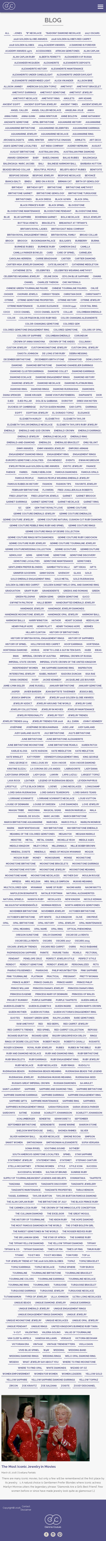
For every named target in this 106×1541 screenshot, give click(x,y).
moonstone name (16, 875)
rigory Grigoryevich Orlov (69, 1035)
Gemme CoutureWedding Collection (28, 549)
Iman (15, 656)
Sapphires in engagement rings (25, 1107)
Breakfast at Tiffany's (73, 223)
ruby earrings (38, 1059)
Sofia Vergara (90, 1142)
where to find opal (30, 1368)
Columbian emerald (58, 335)
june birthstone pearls (63, 745)
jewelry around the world (53, 703)
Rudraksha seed (85, 1077)
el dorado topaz (63, 413)
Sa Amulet (86, 1083)
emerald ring (79, 436)
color (11, 318)
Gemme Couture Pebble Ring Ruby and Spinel (37, 525)
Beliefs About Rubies (73, 169)
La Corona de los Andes (45, 768)
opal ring (57, 929)
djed (11, 401)
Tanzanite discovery (54, 1184)
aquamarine (93, 122)
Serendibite (47, 1124)
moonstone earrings (85, 863)
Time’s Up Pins (75, 1249)
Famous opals (89, 472)
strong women (44, 1166)
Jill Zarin (73, 721)
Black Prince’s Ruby (32, 205)
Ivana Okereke (19, 679)
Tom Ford (72, 1255)
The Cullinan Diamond (29, 1213)
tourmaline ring (18, 1285)
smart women (14, 1142)
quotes (15, 1018)
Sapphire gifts (18, 1101)
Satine (23, 1113)
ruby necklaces (47, 1065)
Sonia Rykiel (32, 1148)
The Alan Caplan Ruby (20, 1202)
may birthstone (53, 828)
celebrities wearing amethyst (73, 270)
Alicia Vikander (64, 80)
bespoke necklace (69, 175)
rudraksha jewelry (21, 1077)
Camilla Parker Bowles (28, 252)
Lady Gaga (39, 774)
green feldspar (25, 596)
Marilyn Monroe (91, 822)
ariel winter (36, 140)
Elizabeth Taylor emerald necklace (30, 424)
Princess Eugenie (20, 994)
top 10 (86, 1255)
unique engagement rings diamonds (40, 1314)
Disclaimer (26, 1509)
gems (29, 555)
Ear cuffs (75, 407)
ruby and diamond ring (59, 1053)
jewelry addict (22, 703)
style (61, 1166)
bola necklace (70, 217)
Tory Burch (87, 1267)
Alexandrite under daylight (74, 74)
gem (28, 507)
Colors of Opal (92, 329)
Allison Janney (13, 86)
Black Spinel (56, 205)
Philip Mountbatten (64, 970)
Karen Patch (89, 745)
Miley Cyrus (40, 846)
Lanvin (54, 774)
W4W (46, 1350)
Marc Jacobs (51, 816)
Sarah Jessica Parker (86, 1107)
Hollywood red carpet (45, 644)
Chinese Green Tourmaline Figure (27, 288)
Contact (26, 1506)
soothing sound (54, 1148)
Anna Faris (10, 116)
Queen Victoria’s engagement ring (75, 1012)
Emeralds (45, 442)
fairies (23, 472)
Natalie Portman (51, 893)
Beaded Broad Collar (16, 169)
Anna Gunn (28, 116)
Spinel (67, 1154)
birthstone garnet (20, 193)
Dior (99, 395)
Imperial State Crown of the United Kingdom (68, 662)
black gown (63, 199)
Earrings (91, 407)
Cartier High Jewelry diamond (25, 264)
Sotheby (74, 1148)
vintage (38, 1344)
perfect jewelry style (60, 958)
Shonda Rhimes (67, 1130)
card (50, 252)
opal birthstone (23, 923)
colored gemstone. (65, 329)
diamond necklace (48, 383)
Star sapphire (83, 1154)
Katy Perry (33, 757)
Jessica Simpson (21, 697)
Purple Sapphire (42, 1000)
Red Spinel (43, 1029)
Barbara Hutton (90, 163)
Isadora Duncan (71, 674)
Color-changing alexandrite (79, 318)
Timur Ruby (93, 1249)
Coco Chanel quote (46, 312)
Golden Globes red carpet (22, 585)
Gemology (15, 555)
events (70, 460)
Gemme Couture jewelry (18, 519)
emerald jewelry (28, 436)
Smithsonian (34, 1142)
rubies (60, 1047)
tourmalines (41, 1285)
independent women (25, 668)
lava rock (14, 780)
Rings (93, 1035)
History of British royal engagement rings (37, 638)
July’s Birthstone (79, 733)
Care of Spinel (66, 252)
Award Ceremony (18, 157)
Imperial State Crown (22, 662)
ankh (91, 110)
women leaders (71, 1374)
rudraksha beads (14, 1071)
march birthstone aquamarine (23, 822)
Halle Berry (44, 602)
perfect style (87, 958)
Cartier (66, 258)
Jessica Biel (86, 691)
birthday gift (35, 187)
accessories (43, 51)
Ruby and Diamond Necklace (23, 1053)
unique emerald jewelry (34, 1308)
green (96, 590)
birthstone (54, 187)
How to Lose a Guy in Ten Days (62, 650)
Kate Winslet (14, 757)
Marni (10, 828)
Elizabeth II (52, 418)
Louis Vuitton (87, 798)
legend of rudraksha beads (56, 780)
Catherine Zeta (22, 270)
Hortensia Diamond (15, 650)
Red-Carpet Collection (69, 1029)
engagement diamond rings (26, 454)
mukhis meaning (82, 881)
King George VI (18, 763)
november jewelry (53, 911)
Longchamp (92, 786)
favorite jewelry (86, 484)
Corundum (81, 335)
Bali (41, 163)
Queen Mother (17, 1012)
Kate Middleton (61, 751)
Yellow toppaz (88, 1379)
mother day (71, 875)
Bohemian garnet (46, 217)
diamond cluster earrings (27, 371)
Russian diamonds (65, 1083)
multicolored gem (15, 887)
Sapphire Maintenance (44, 1101)
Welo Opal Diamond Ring (80, 1356)
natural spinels (13, 899)
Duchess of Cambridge (22, 407)
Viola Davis (86, 1344)
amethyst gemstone (52, 92)
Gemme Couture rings (81, 525)
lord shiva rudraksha (22, 792)
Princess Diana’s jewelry (48, 988)
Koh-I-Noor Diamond (82, 763)
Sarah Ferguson (58, 1107)
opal (6, 923)
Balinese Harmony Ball (62, 163)
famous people (24, 478)
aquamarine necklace (54, 134)
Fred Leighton (18, 496)
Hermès (88, 626)
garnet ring (91, 502)
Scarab (35, 1113)
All (7, 33)
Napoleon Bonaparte (23, 893)
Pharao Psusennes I (19, 970)
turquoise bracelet (83, 1285)
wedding (58, 1350)
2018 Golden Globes (21, 45)
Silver (84, 1130)
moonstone (83, 857)
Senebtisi (44, 1118)
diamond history (84, 377)
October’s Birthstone (21, 917)
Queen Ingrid (63, 1006)
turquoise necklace (81, 1291)
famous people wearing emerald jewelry (63, 478)
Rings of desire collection (22, 1041)
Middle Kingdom (19, 846)
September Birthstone (22, 1124)
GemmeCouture (89, 549)
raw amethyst (25, 1024)
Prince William (20, 988)
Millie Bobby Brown (83, 846)
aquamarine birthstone (20, 128)
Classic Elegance (48, 306)
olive (79, 917)
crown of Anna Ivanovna (29, 341)
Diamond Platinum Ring (79, 383)
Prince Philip (84, 982)
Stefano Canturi (86, 1160)
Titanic (19, 1255)
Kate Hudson (39, 751)
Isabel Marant (48, 674)
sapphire (30, 1089)
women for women (46, 1374)
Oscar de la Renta (77, 935)
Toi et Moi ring (53, 1255)
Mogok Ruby (21, 857)
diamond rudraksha (65, 389)
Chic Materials (71, 282)
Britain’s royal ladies (33, 229)
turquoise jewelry (52, 1291)
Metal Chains (45, 840)
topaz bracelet (89, 1261)
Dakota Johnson (27, 353)
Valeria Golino (51, 1332)
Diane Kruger (33, 395)
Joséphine (16, 727)
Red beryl (53, 1024)
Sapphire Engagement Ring (84, 1095)
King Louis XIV (39, 763)
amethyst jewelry (80, 92)
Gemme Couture (77, 507)
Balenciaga (90, 157)
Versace (66, 1338)
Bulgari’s (65, 240)
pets (96, 964)
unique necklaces (57, 1320)
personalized (80, 964)
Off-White (45, 917)
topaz (71, 1261)
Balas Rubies (71, 157)
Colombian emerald (89, 312)
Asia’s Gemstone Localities (20, 146)
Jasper (15, 691)
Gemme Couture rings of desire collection (52, 531)
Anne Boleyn (69, 116)
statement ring (46, 1160)
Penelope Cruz (32, 958)
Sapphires (89, 1101)
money (37, 857)
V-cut (17, 1332)
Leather (29, 780)
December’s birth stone (49, 359)
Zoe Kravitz (29, 1385)
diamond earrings (83, 371)
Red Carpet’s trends (20, 1029)
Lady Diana (91, 768)
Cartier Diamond (85, 258)
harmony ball (91, 614)
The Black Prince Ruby (84, 1202)
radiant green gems (36, 1018)
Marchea (52, 822)
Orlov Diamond (52, 935)
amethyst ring (51, 98)
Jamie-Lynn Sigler (14, 685)
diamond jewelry (22, 383)
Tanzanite (30, 1184)
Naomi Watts (93, 887)
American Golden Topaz (41, 86)
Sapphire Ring (71, 1101)
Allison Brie (85, 80)
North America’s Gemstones (82, 905)
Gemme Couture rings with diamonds (31, 537)
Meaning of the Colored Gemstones (32, 834)
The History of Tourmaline (28, 1219)
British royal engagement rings (27, 235)
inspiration (85, 668)
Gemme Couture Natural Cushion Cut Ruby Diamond (70, 519)
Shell (50, 1130)
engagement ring (58, 454)
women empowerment (16, 1374)
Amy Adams (85, 98)
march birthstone (75, 816)
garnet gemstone (42, 502)
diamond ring (18, 389)
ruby (98, 1047)
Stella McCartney (19, 1166)
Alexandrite (51, 63)
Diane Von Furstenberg (60, 395)
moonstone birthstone (21, 863)
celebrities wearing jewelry (22, 276)
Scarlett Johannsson (58, 1113)
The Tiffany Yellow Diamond (26, 1243)
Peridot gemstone (31, 964)
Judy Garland (86, 727)
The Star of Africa (54, 1237)
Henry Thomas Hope (68, 626)
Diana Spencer (12, 395)
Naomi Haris (74, 887)
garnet (67, 496)
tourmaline (19, 1273)
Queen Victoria (40, 1012)
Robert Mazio (51, 1041)
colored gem (71, 324)
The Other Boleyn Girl (80, 1225)
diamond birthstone (39, 365)
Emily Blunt (91, 442)
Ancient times (69, 104)
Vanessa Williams (46, 1338)
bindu (28, 181)
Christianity (93, 294)
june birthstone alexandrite (64, 739)
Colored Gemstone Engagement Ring (26, 329)
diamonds (88, 389)
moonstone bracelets (54, 863)
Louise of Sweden (44, 804)
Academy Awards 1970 (18, 51)
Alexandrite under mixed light (31, 80)
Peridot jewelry (57, 964)
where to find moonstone (79, 1362)
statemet (66, 1160)
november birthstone (23, 911)
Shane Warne (67, 1124)
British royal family (63, 235)
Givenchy (63, 573)
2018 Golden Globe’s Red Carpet (71, 39)
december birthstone (17, 359)
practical (53, 976)
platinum (37, 976)
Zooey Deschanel (84, 1385)
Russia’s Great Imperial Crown (31, 1083)
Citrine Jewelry (90, 300)
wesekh (14, 1362)
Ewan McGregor (89, 460)
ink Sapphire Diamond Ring (58, 668)
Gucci (85, 596)
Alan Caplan (91, 51)
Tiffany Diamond (33, 1249)
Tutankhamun (12, 1296)
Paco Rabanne (88, 946)
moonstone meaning (82, 869)
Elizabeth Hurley (30, 418)
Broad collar (88, 235)
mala (93, 810)
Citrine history (67, 300)
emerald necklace (54, 436)
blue (7, 217)
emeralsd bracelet (67, 442)
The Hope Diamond (82, 1219)
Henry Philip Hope (22, 626)
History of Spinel (16, 644)
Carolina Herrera (20, 258)
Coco (6, 312)
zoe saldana (49, 1385)
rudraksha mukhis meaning (54, 1077)
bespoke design (18, 175)
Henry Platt (44, 626)
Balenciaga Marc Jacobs (18, 163)
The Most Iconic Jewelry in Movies (28, 1467)
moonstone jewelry (52, 869)
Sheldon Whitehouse (30, 1130)
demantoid (75, 359)
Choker (8, 294)
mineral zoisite (20, 852)
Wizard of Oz (78, 1368)
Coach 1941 (69, 306)
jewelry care (83, 703)
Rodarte (94, 1041)
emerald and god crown (34, 430)
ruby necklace (24, 1065)
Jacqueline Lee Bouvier (80, 679)
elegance (84, 413)
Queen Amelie (89, 1000)
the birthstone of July (52, 1202)
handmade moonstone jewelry (24, 614)
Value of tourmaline (78, 1332)
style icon (75, 1166)
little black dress (32, 786)
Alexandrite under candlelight (32, 74)
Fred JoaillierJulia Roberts (75, 490)
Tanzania (14, 1184)
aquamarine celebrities (54, 128)
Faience (10, 472)
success (92, 1166)
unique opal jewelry (85, 1320)
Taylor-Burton (42, 1196)
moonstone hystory (22, 869)
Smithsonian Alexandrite (62, 1142)
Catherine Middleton (85, 264)
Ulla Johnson (59, 1296)
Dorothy (67, 401)
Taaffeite (95, 1178)
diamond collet (58, 371)
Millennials (59, 846)
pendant (14, 958)
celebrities (43, 270)
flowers (48, 490)
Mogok (89, 852)
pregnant (69, 976)
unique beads (22, 1302)
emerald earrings (89, 430)
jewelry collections (23, 709)
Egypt (18, 413)
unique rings (39, 1326)
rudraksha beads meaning (45, 1071)
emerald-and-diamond (21, 442)
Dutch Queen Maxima (52, 407)
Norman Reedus (51, 905)
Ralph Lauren (61, 1018)
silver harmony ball (22, 1136)
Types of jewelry (36, 1296)
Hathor (56, 620)
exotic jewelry (72, 466)
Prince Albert (21, 982)
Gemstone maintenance (58, 561)
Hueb (88, 650)
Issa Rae (90, 674)
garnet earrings (16, 502)
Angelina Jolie (74, 110)
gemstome (42, 555)
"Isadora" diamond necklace (63, 33)
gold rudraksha (83, 579)
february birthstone (25, 490)
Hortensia (93, 644)
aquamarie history (69, 122)
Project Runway (17, 1000)
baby (36, 157)
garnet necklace (68, 502)
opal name (40, 929)
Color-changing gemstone (42, 324)
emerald (9, 430)
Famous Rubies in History (23, 484)
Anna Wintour (48, 116)
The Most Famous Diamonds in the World (36, 1225)
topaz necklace (45, 1267)
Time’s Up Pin (55, 1249)
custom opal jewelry (84, 347)
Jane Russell (37, 685)
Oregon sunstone (27, 935)
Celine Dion (51, 276)
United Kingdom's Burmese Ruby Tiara (74, 1326)
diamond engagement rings (53, 377)
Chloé (94, 288)
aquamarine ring (83, 134)
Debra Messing (78, 353)
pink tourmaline (17, 976)
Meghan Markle (85, 834)
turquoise (60, 1285)
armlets (80, 140)
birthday (17, 187)
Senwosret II (63, 1118)
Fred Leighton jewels (45, 496)
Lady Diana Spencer (17, 774)
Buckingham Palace (43, 240)
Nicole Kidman (92, 899)
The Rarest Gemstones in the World (35, 1231)
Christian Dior (72, 294)
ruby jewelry (91, 1059)
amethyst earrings (24, 92)
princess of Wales (83, 994)
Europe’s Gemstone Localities (24, 460)
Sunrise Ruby (79, 1172)
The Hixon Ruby (58, 1219)
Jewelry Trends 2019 (15, 721)
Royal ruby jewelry (39, 1047)
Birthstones (24, 199)
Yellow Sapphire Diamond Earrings (53, 1379)
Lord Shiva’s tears (84, 792)
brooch (22, 240)
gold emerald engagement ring (30, 579)
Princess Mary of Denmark (51, 994)
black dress (43, 199)
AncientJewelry (92, 104)
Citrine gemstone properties (35, 300)
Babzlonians (51, 157)
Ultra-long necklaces (86, 1296)
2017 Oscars (92, 33)
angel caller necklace (46, 110)
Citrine (9, 300)
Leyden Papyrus (87, 780)
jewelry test (55, 715)
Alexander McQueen (26, 63)
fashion (47, 484)
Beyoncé (90, 175)
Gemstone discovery (83, 555)
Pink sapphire (89, 970)
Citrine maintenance (20, 306)
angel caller (19, 110)
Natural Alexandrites (80, 893)
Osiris (72, 946)
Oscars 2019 (82, 940)
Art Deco (95, 140)
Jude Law (68, 727)
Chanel (28, 282)
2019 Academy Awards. (51, 45)
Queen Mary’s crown (88, 1006)
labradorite (72, 768)
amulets (69, 98)
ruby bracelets (15, 1059)
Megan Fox (65, 834)
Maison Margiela (75, 810)
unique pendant (17, 1326)
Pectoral (92, 952)
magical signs (52, 810)
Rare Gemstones (84, 1018)
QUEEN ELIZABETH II (40, 1006)
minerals (40, 852)
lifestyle (11, 786)
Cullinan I (85, 341)
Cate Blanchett (58, 264)
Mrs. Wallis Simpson (56, 881)
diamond (17, 365)
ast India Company (52, 146)
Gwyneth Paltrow (21, 602)
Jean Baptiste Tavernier (60, 691)
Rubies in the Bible (79, 1047)
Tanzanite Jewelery (83, 1184)
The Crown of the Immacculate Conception (68, 1207)
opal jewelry (66, 923)
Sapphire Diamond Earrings (20, 1095)
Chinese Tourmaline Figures (69, 288)
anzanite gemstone (16, 122)
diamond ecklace (20, 377)
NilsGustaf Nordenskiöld (21, 905)
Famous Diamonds (66, 472)
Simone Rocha (72, 1136)
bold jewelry (92, 217)
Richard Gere (40, 1035)
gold (88, 573)
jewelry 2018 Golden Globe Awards (71, 697)
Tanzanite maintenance (26, 1190)
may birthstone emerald (82, 828)
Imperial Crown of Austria (39, 656)
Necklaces (54, 899)
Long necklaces (71, 786)
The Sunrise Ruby (80, 1237)
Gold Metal (62, 579)
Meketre (16, 840)
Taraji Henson (84, 1190)
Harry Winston (38, 620)
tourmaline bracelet (78, 1273)
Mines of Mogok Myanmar (65, 852)
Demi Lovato (93, 359)
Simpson (90, 1136)
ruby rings (67, 1065)
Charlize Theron (47, 282)
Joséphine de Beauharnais (42, 727)
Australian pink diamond (79, 152)
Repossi (92, 1029)
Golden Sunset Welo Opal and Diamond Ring (71, 585)
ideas (98, 650)
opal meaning (21, 929)
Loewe (53, 786)
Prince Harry (65, 982)
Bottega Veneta (28, 223)
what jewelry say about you (41, 1362)
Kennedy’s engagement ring (61, 757)
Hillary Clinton (35, 632)
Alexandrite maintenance (67, 68)
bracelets (48, 223)
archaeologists (14, 140)
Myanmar (36, 887)
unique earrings (80, 1302)
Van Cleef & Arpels (19, 1338)
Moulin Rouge (91, 875)
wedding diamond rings (24, 1356)
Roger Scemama (13, 1047)
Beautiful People (45, 169)
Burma (95, 240)
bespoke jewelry (43, 175)
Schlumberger (26, 1118)
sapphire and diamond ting (55, 1089)
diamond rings (40, 389)
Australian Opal (49, 152)
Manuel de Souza (29, 816)
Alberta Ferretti (49, 57)
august (96, 146)
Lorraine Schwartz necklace (55, 798)
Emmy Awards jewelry (51, 448)
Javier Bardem (32, 691)
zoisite (65, 1385)
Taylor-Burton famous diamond (76, 1196)
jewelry (40, 697)
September (81, 1118)
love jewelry (90, 804)
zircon (13, 1385)
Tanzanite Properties (58, 1190)
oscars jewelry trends (22, 946)
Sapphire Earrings (53, 1095)
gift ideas (80, 567)
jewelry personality (30, 715)
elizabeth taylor (74, 418)
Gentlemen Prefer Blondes (25, 567)
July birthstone (54, 733)
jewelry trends (78, 715)
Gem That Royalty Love (49, 507)
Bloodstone (76, 205)
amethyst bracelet (89, 86)
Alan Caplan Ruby (24, 57)
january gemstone (90, 685)
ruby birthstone (88, 1053)
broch (9, 240)
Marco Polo (68, 822)
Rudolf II (84, 1065)
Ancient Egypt (11, 104)
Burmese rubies (24, 246)
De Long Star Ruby (53, 353)
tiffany (91, 1243)
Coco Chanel (22, 312)
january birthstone (61, 685)
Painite (44, 952)
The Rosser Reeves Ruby (77, 1231)
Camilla (85, 246)
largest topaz (90, 774)
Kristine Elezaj (16, 768)
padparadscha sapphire (21, 952)
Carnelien (85, 252)
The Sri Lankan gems (26, 1237)
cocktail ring (88, 306)
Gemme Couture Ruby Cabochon (77, 537)
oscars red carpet (53, 946)
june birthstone (32, 739)
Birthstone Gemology (50, 193)
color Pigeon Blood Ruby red (38, 318)
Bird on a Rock (45, 181)
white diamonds (56, 1368)
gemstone (59, 555)
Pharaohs (42, 970)
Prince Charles (43, 982)
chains (97, 276)
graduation (12, 590)
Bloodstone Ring (86, 211)
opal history (46, 923)
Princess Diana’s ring (81, 988)
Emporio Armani (78, 448)
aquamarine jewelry (24, 134)
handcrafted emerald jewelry (75, 602)
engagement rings (84, 454)
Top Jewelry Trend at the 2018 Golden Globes (34, 1261)
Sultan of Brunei (56, 1172)
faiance (91, 466)
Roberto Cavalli (74, 1041)
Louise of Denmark (17, 804)
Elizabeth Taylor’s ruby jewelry (77, 424)
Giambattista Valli (58, 567)
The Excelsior (55, 1213)
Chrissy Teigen (50, 294)
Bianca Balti (12, 181)
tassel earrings (18, 1196)
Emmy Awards (25, 448)
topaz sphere (67, 1267)
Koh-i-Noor (59, 763)
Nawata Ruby (36, 899)
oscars (47, 940)
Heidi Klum (92, 620)
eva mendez (54, 460)
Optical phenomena (79, 929)
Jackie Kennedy (52, 679)
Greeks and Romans (75, 590)
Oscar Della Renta (27, 940)
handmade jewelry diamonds (66, 608)
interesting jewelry (22, 674)
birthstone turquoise (82, 193)
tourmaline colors (21, 1279)
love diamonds (68, 804)
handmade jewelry (32, 608)
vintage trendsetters (61, 1344)
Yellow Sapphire (16, 1379)
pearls (77, 952)
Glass (77, 573)
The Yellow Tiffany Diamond (65, 1243)
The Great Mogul (78, 1213)
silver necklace (50, 1136)
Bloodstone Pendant (57, 211)
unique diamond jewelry (50, 1302)
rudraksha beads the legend (83, 1071)
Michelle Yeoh (66, 840)
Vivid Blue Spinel (29, 1350)
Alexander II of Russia (78, 57)
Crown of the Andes (62, 341)
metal (29, 840)
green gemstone (68, 596)
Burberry (81, 240)
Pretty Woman (89, 976)
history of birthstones (64, 632)
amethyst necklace (25, 98)
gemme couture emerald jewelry (34, 513)
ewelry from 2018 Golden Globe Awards (34, 466)
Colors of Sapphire (29, 335)
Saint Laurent (11, 1089)
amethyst (67, 86)
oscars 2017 (63, 940)
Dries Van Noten (87, 401)
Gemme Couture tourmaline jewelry (73, 543)
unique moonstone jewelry (23, 1320)
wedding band (77, 1350)
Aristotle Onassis (59, 140)
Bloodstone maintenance (23, 211)
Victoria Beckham (86, 1338)
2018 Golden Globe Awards (30, 39)
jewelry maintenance (80, 709)
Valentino (31, 1332)
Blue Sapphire (22, 217)
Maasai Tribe (16, 810)
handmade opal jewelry (63, 614)
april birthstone (43, 122)
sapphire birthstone (89, 1089)
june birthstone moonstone (26, 745)
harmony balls (15, 620)
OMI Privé (92, 917)
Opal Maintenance (90, 923)
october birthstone (82, 911)
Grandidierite (50, 590)
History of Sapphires (81, 638)
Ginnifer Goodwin (24, 573)
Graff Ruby (31, 590)
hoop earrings (73, 644)
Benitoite (96, 169)
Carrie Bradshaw (46, 258)
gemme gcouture (65, 549)
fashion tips (63, 484)
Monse (68, 857)
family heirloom (41, 472)
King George (90, 757)
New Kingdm (72, 899)
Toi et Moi (34, 1255)
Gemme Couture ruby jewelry (27, 543)
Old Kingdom (64, 917)
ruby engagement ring (65, 1059)
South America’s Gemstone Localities (36, 1154)
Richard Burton (18, 1035)
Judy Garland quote (27, 733)
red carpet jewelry (75, 1024)
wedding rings (52, 1356)
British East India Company (67, 229)
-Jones (18, 33)
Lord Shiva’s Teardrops (54, 792)
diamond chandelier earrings (74, 365)
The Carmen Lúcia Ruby (23, 1207)
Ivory (35, 679)
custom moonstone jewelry (49, 347)
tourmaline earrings (51, 1279)
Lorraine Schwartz (21, 798)
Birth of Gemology (87, 181)
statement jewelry (20, 1160)
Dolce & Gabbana (46, 401)
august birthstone (22, 152)
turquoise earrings (23, 1291)
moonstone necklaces (45, 875)
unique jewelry (77, 1314)
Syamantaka (77, 1178)
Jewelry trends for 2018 (47, 721)
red (40, 1024)
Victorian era (20, 1344)
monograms (52, 857)
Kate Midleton (84, 751)
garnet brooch (86, 496)
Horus (35, 650)
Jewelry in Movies (52, 709)
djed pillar (25, 401)
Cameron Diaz (67, 246)
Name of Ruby (54, 887)
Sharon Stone (88, 1124)
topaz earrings (20, 1267)
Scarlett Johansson (89, 1113)
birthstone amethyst (79, 187)
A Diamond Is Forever (82, 45)
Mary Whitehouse (29, 828)
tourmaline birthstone (46, 1273)
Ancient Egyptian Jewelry (40, 104)
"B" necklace (34, 33)
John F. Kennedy (92, 721)
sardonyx (9, 1113)
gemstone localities (27, 561)
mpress (16, 881)
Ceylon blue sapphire (75, 276)
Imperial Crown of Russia (76, 656)
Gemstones (84, 561)
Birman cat (65, 181)
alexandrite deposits (76, 63)
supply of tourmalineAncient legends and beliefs (34, 1178)
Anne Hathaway (90, 116)
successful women (30, 1172)
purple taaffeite (66, 1000)
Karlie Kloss (19, 751)
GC (19, 507)
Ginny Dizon (47, 573)
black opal (82, 199)
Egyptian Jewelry (37, 413)
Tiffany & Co (11, 1249)
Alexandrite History (34, 68)
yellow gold (94, 1374)
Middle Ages (86, 840)
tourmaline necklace (82, 1279)
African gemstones (67, 51)
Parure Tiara (61, 952)
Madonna (34, 810)
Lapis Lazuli (69, 774)
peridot (11, 964)
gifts (93, 567)
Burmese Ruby (46, 246)
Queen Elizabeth (14, 1006)
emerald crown (64, 430)
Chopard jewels (27, 294)
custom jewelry (16, 347)
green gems (46, 596)
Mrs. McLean (32, 881)
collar (67, 312)
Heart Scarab (73, 620)
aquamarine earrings (86, 128)
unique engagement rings (70, 1308)
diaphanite (85, 395)
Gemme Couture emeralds (75, 513)
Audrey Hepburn (77, 146)
